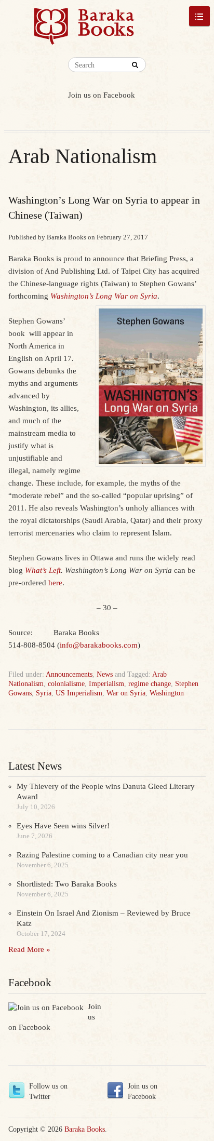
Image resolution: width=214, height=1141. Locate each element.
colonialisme (66, 684)
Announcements (69, 674)
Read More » (29, 949)
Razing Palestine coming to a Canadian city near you (102, 855)
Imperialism (106, 684)
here (55, 583)
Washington (167, 693)
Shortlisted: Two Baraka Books (67, 884)
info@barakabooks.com (99, 645)
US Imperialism (79, 693)
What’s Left (43, 570)
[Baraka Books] (84, 31)
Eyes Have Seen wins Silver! (63, 826)
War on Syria (125, 693)
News (105, 674)
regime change (149, 684)
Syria (43, 693)
